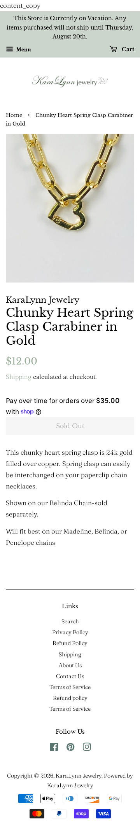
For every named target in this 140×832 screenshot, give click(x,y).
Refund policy (70, 697)
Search (70, 621)
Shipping (19, 376)
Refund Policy (70, 643)
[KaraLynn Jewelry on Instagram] (86, 748)
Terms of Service (70, 687)
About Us (70, 665)
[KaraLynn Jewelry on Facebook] (53, 748)
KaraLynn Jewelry (79, 775)
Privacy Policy (70, 632)
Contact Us (70, 676)
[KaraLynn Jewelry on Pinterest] (70, 748)
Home (14, 115)
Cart (127, 49)
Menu (23, 49)
